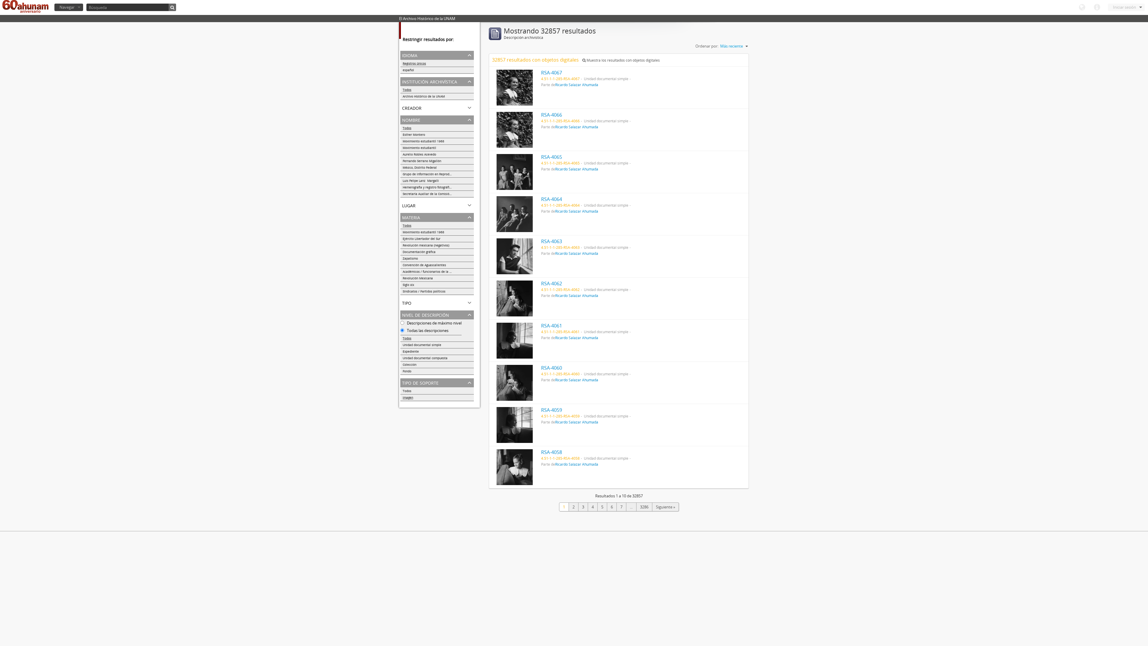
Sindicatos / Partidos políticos (424, 291)
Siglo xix (408, 285)
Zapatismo (410, 258)
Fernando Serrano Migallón (422, 161)
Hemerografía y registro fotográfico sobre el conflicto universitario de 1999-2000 (438, 187)
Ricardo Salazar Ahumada (576, 84)
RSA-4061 (551, 325)
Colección (409, 364)
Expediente (411, 351)
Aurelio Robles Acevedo (419, 154)
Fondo (407, 371)
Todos (407, 90)
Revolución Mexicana (418, 278)
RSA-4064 (551, 199)
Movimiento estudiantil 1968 (423, 141)
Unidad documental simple (422, 345)
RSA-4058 (551, 452)
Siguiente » (665, 507)
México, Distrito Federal (420, 167)
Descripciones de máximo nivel (434, 323)
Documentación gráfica (419, 252)
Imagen (408, 397)
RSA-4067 (551, 72)
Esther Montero (414, 134)
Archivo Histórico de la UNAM (424, 96)
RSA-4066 (551, 115)
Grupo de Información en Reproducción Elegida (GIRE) (438, 174)
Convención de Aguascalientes (424, 265)
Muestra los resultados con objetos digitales (623, 60)
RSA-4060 (551, 368)
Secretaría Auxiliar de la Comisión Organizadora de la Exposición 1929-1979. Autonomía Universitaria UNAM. (438, 194)
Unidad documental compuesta (425, 358)
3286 (644, 507)
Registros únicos (414, 63)
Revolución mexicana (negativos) (426, 245)
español (408, 70)
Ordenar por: (706, 46)
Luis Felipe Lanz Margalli (421, 181)
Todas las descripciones (427, 330)
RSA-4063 (551, 241)
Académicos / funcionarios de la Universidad (434, 271)
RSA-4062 (551, 283)
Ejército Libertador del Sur (421, 239)
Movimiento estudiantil (419, 148)
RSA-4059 (551, 410)
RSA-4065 (551, 157)
